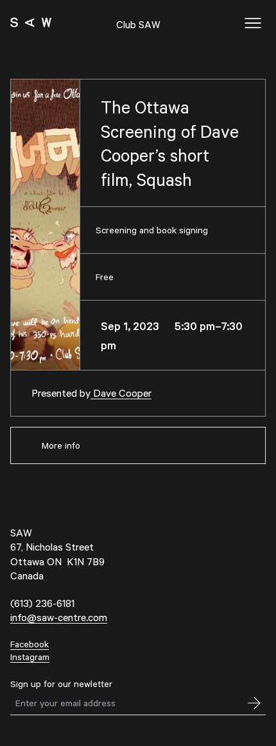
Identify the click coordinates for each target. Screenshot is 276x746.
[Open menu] (253, 23)
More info (61, 445)
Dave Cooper (121, 392)
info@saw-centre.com (58, 617)
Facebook (29, 644)
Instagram (29, 657)
